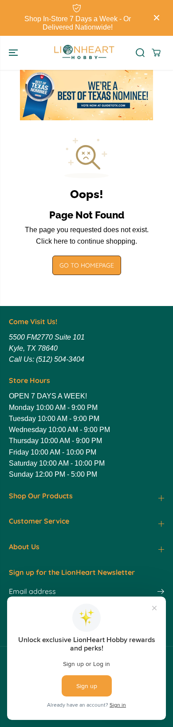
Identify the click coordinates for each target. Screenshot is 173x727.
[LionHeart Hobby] (84, 53)
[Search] (140, 53)
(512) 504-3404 (60, 359)
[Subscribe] (160, 592)
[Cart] (156, 53)
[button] (14, 53)
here (61, 241)
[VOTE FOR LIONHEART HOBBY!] (86, 95)
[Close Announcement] (156, 17)
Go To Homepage (86, 265)
